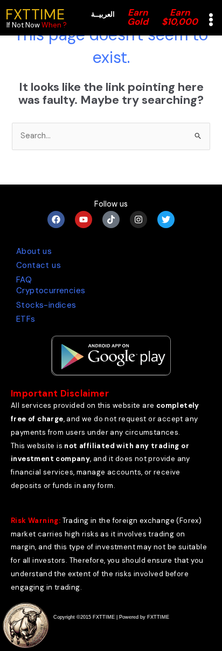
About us (34, 251)
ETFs (26, 319)
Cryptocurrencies (50, 290)
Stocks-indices (46, 305)
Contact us (38, 265)
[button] (211, 20)
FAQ (24, 279)
